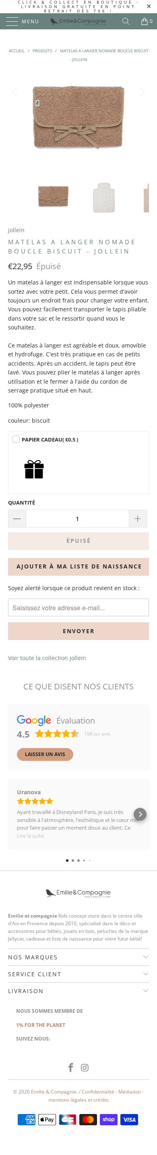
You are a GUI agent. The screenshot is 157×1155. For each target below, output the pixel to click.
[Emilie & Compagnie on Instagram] (85, 1068)
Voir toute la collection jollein (47, 658)
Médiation (129, 1091)
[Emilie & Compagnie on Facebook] (71, 1068)
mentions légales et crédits (78, 1099)
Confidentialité (98, 1091)
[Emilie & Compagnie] (78, 21)
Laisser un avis (45, 754)
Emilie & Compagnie (53, 1091)
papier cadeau (50, 439)
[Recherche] (129, 21)
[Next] (141, 121)
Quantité (21, 502)
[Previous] (16, 121)
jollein (16, 230)
